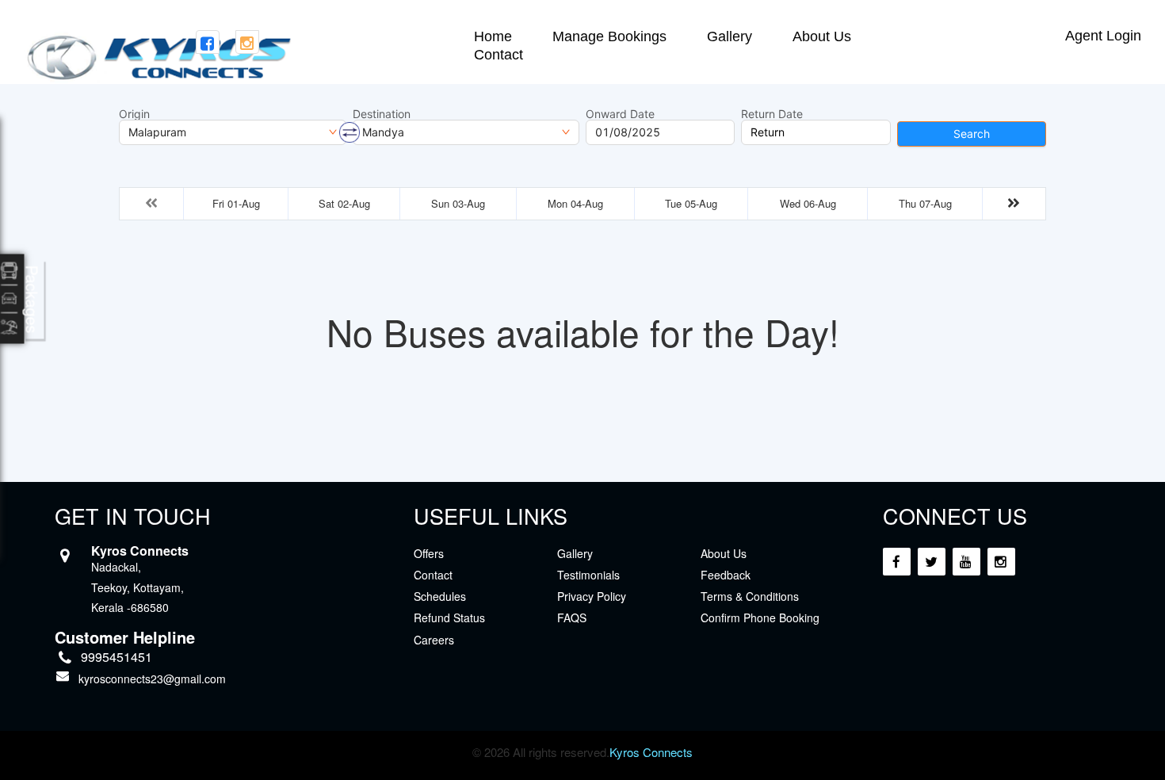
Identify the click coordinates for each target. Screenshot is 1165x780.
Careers (434, 640)
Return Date (772, 114)
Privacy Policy (591, 596)
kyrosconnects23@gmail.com (152, 678)
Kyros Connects (651, 752)
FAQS (571, 617)
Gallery (729, 37)
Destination (382, 114)
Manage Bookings (609, 37)
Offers (429, 553)
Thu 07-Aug (925, 203)
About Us (822, 37)
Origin (134, 114)
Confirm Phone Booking (760, 617)
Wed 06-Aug (808, 203)
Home (493, 37)
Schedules (440, 596)
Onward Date (620, 114)
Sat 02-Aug (344, 203)
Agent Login (1103, 36)
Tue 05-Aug (691, 203)
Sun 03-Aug (458, 203)
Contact (498, 55)
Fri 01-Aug (236, 203)
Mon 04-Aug (575, 203)
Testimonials (588, 575)
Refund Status (449, 617)
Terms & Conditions (750, 596)
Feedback (726, 575)
